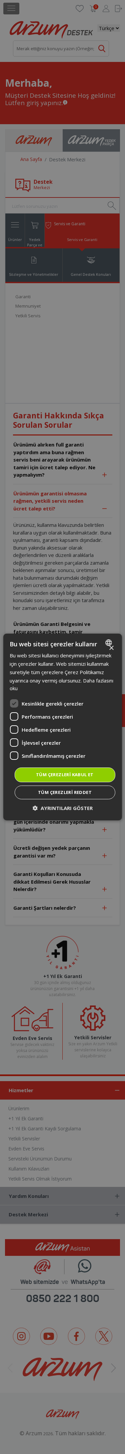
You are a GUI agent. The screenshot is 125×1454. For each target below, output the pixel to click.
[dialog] (62, 727)
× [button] (111, 648)
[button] (63, 808)
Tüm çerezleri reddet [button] (65, 792)
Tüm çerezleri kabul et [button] (65, 775)
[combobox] (109, 642)
